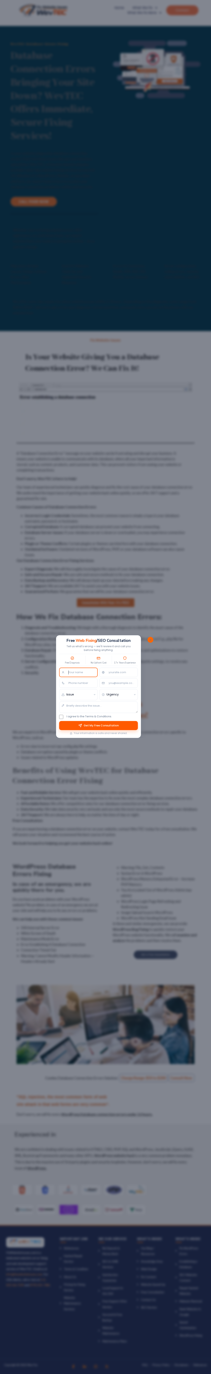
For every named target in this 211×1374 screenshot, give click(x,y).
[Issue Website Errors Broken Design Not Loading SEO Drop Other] (78, 694)
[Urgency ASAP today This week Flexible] (118, 694)
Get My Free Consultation (101, 725)
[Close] (150, 640)
